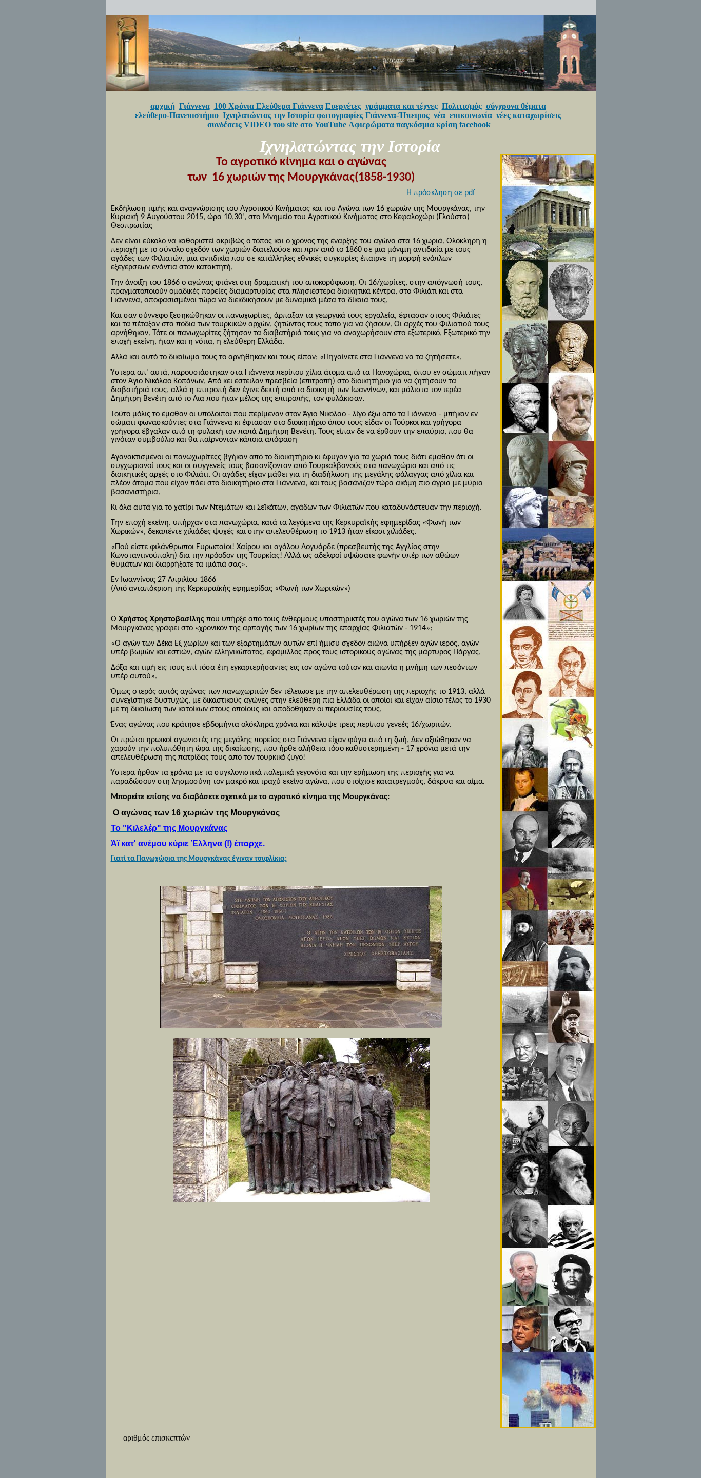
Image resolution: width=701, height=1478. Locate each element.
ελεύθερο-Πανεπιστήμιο (177, 115)
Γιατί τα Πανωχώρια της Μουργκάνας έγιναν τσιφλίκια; (199, 859)
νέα (439, 115)
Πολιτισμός (462, 106)
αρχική (162, 106)
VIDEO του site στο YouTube (295, 124)
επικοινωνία (471, 115)
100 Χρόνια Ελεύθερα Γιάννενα (268, 106)
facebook (475, 124)
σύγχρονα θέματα (516, 106)
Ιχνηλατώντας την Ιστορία (269, 115)
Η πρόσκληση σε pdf (441, 193)
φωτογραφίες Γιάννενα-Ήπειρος (373, 115)
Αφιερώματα (371, 124)
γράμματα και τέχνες (401, 106)
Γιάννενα (194, 106)
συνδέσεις (224, 124)
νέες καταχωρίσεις (528, 115)
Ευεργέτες (343, 106)
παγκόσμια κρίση (426, 124)
